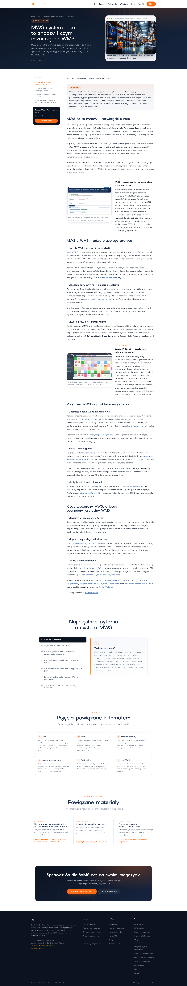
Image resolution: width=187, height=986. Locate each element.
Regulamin (152, 983)
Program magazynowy (117, 928)
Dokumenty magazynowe (92, 944)
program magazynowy (90, 583)
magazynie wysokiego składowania (84, 543)
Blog (136, 969)
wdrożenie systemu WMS (90, 568)
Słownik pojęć (139, 965)
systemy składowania (110, 583)
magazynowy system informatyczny (114, 580)
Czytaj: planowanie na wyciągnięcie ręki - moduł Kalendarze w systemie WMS (51, 840)
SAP (123, 277)
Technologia (112, 4)
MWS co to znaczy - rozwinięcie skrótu (43, 84)
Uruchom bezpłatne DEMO (81, 891)
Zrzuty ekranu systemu (142, 961)
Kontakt (141, 4)
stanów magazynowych (100, 299)
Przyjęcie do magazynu (91, 928)
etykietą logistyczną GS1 (90, 493)
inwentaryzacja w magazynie (99, 435)
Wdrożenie (124, 4)
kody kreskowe (91, 486)
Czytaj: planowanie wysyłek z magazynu (92, 842)
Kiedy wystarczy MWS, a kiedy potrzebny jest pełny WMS (46, 101)
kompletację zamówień (137, 426)
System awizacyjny (116, 932)
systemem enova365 (108, 277)
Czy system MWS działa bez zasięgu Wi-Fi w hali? (61, 669)
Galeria (101, 4)
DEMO (151, 4)
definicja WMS (91, 592)
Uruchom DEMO (46, 120)
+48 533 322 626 (37, 948)
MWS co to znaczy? (51, 639)
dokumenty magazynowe (136, 583)
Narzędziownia (114, 940)
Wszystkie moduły (89, 924)
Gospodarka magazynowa (144, 957)
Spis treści (118, 983)
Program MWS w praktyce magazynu (45, 95)
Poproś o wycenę (109, 891)
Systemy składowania (142, 936)
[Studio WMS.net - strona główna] (38, 4)
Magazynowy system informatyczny (53, 16)
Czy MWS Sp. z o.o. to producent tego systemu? (59, 686)
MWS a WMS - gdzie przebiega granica (43, 90)
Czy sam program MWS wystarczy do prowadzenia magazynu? (58, 653)
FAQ (133, 4)
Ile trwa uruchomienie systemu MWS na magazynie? (59, 678)
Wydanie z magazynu (91, 936)
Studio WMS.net (36, 16)
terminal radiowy (92, 453)
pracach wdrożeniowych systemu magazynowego (99, 575)
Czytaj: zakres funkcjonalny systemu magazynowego (136, 840)
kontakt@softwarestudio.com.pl (42, 946)
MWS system (139, 928)
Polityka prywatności (139, 983)
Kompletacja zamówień (91, 932)
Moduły (93, 4)
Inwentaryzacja (88, 940)
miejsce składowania (135, 486)
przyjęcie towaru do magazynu (89, 419)
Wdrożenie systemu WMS (143, 953)
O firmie (127, 983)
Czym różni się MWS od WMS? (55, 646)
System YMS (113, 936)
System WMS (72, 252)
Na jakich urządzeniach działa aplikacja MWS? (59, 661)
